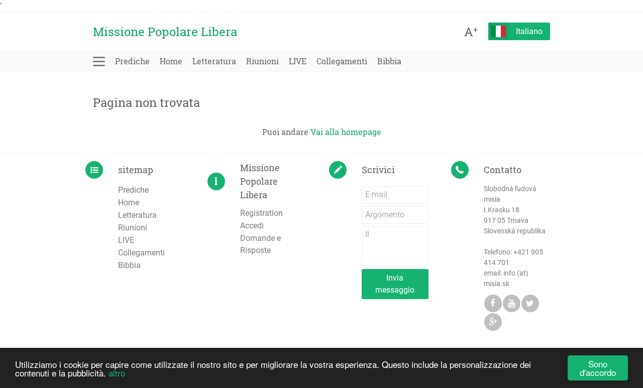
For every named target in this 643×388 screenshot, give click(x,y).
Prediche (132, 61)
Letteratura (214, 61)
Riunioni (262, 61)
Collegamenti (341, 61)
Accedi (252, 225)
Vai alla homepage (345, 131)
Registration (261, 213)
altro (117, 372)
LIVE (297, 61)
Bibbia (389, 61)
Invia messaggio (394, 284)
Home (171, 61)
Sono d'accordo (598, 367)
